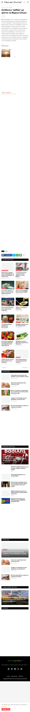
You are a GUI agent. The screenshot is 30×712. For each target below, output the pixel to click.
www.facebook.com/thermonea (8, 94)
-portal (6, 49)
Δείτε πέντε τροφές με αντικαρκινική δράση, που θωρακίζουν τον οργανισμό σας (7, 343)
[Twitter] (13, 255)
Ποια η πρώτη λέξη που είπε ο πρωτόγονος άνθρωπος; (7, 309)
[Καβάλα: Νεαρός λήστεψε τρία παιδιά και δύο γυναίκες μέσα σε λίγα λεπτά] (5, 493)
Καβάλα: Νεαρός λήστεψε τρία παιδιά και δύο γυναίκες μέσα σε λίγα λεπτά (19, 492)
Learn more (4, 706)
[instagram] (18, 669)
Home (8, 676)
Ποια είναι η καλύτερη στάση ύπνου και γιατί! (18, 383)
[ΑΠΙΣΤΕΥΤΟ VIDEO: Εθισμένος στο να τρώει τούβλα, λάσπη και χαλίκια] (5, 469)
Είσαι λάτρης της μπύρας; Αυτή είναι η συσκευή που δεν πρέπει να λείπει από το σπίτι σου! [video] (19, 484)
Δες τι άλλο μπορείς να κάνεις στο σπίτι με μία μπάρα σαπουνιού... (7, 292)
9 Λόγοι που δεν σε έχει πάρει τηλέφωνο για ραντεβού (7, 361)
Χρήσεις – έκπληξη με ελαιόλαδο (21, 308)
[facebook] (8, 669)
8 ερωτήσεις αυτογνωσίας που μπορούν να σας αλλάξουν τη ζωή (19, 376)
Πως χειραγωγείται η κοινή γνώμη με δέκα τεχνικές (21, 361)
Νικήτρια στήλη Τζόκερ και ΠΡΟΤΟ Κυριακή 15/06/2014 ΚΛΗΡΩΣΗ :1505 (18, 500)
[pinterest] (21, 669)
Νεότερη (4, 367)
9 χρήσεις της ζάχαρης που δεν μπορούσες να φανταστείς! (19, 398)
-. (6, 92)
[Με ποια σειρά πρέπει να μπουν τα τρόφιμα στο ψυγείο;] (5, 408)
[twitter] (12, 669)
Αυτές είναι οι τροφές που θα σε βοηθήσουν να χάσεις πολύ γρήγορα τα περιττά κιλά (7, 274)
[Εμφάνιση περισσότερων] (23, 255)
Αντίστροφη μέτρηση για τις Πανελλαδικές (18, 475)
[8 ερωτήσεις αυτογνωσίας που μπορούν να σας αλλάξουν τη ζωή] (5, 377)
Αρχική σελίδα (4, 7)
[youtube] (15, 669)
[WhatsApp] (17, 255)
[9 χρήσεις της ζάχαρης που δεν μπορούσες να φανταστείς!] (5, 400)
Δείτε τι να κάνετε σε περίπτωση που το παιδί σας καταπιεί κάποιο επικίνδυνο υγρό (19, 392)
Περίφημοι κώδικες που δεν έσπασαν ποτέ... (22, 325)
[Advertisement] (15, 73)
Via (2, 44)
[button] (2, 2)
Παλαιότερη (25, 367)
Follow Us (21, 676)
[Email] (20, 255)
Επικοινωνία (14, 676)
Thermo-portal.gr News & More (19, 678)
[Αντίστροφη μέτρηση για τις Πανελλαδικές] (5, 477)
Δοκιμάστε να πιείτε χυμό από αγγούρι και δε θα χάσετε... (22, 343)
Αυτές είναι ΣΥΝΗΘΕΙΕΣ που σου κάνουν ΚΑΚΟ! (22, 291)
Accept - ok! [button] (6, 709)
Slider (11, 7)
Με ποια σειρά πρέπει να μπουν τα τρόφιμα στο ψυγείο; (19, 406)
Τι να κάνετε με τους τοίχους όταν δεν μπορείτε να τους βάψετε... (21, 274)
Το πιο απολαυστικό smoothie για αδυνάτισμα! (6, 326)
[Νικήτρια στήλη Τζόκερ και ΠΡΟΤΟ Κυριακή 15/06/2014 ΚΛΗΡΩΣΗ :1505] (5, 501)
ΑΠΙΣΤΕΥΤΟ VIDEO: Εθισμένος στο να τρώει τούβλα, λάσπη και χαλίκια (20, 468)
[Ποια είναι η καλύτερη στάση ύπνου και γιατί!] (5, 385)
